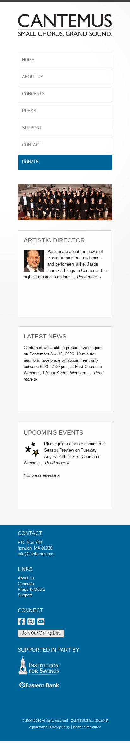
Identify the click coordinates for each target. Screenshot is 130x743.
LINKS (25, 569)
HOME (28, 59)
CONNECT (30, 610)
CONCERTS (33, 93)
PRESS (29, 110)
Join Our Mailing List (41, 633)
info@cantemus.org (35, 553)
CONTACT (31, 144)
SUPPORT (32, 127)
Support (25, 595)
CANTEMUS (79, 720)
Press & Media (31, 589)
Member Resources (87, 727)
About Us (26, 578)
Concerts (26, 583)
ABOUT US (32, 76)
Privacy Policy (60, 727)
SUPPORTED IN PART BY (48, 650)
